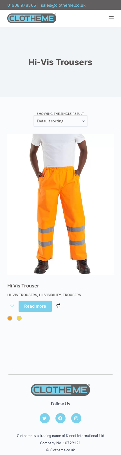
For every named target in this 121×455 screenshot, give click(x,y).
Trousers (72, 295)
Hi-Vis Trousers (22, 295)
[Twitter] (45, 418)
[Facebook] (60, 418)
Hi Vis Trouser (23, 286)
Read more (35, 306)
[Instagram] (76, 418)
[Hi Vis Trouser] (60, 204)
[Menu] (111, 18)
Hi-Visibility (50, 295)
